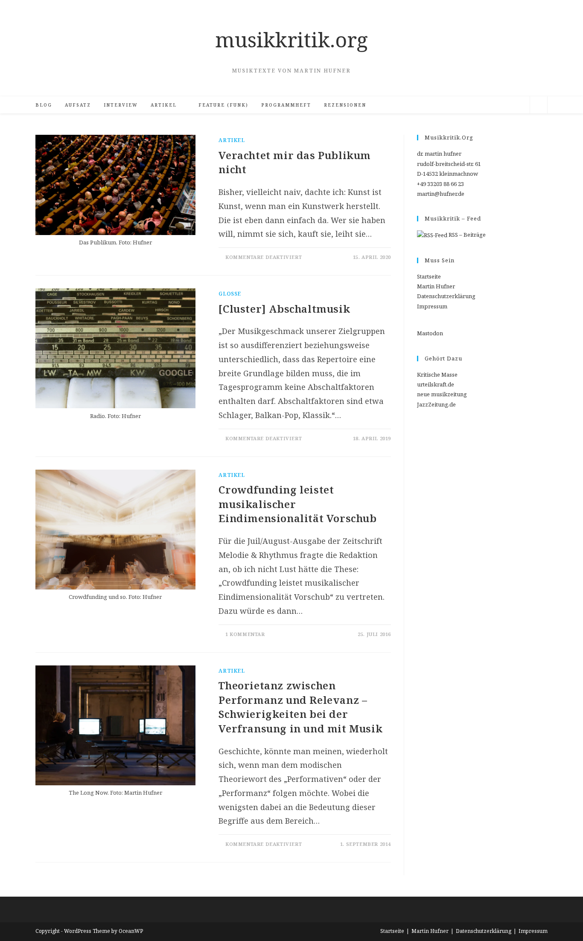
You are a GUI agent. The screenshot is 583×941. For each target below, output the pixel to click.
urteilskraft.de (435, 384)
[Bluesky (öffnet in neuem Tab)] (480, 105)
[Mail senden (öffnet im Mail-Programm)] (506, 105)
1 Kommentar (245, 634)
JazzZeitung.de (436, 404)
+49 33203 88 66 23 (440, 184)
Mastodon (430, 333)
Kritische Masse (437, 374)
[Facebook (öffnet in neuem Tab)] (467, 105)
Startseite (429, 276)
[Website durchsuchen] (539, 106)
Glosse (230, 293)
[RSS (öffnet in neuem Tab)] (493, 105)
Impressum (432, 306)
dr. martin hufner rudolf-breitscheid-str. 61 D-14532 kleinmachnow (449, 163)
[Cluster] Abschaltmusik (284, 309)
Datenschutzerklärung (446, 296)
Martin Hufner (436, 286)
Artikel (232, 140)
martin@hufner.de (440, 193)
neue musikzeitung (442, 394)
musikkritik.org (291, 39)
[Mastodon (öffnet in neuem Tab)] (519, 105)
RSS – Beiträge (466, 234)
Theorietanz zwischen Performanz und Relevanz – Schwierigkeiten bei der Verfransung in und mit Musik (300, 706)
